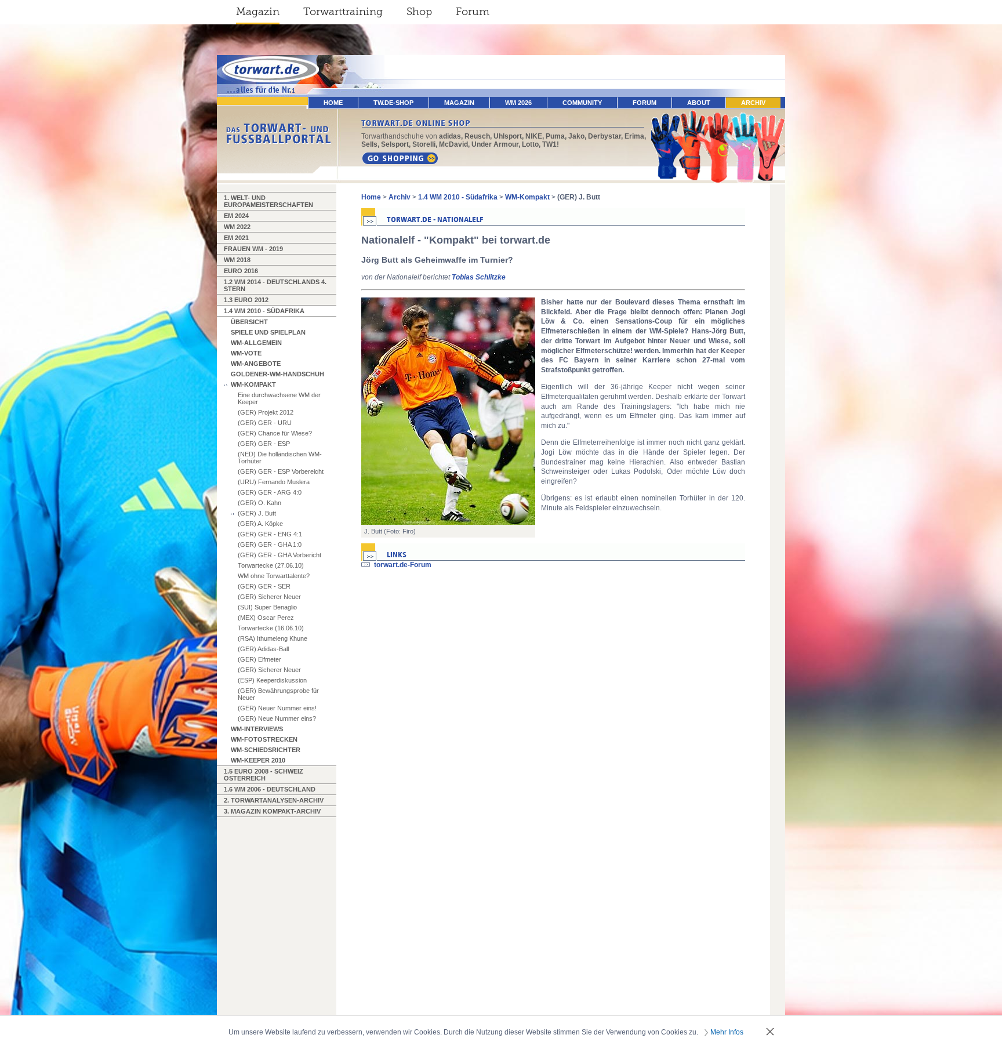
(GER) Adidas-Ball (263, 648)
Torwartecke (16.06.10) (271, 628)
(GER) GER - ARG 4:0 (270, 492)
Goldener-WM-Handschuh (277, 374)
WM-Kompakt (253, 384)
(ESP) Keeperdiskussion (272, 680)
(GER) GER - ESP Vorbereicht (281, 471)
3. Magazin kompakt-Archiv (272, 811)
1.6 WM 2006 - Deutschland (269, 789)
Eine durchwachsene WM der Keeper (279, 398)
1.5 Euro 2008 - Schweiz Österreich (263, 775)
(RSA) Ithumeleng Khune (272, 638)
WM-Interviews (257, 728)
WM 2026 (518, 102)
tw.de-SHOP (393, 102)
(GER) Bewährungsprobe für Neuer (278, 694)
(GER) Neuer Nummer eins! (277, 708)
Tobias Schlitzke (479, 277)
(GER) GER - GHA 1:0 (270, 544)
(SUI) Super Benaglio (267, 607)
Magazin (257, 11)
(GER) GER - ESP (264, 443)
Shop (419, 11)
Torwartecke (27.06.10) (271, 565)
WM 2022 (237, 226)
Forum (472, 11)
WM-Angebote (256, 363)
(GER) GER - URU (265, 422)
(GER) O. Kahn (259, 502)
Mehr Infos (726, 1032)
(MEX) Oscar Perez (266, 617)
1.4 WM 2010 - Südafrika (264, 310)
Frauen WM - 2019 (253, 248)
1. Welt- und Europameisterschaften (268, 201)
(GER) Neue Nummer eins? (277, 718)
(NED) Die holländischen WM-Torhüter (280, 457)
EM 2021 (236, 237)
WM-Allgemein (256, 342)
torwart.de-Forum (402, 565)
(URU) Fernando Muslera (274, 481)
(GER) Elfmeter (259, 659)
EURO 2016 (241, 270)
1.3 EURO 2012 (246, 299)
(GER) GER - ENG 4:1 (270, 534)
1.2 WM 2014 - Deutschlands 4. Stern (275, 285)
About (698, 102)
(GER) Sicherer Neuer (269, 596)
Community (582, 102)
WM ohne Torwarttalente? (274, 575)
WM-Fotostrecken (264, 739)
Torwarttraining (343, 11)
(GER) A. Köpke (260, 523)
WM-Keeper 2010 (258, 760)
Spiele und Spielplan (268, 332)
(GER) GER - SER (264, 586)
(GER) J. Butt (257, 513)
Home (371, 197)
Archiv (753, 102)
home (333, 102)
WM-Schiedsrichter (265, 749)
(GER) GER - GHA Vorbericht (279, 554)
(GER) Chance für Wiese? (275, 433)
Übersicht (249, 321)
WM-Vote (246, 353)
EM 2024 (236, 215)
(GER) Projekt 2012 (265, 412)
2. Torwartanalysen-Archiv (274, 800)
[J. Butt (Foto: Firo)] (448, 411)
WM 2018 (237, 259)
